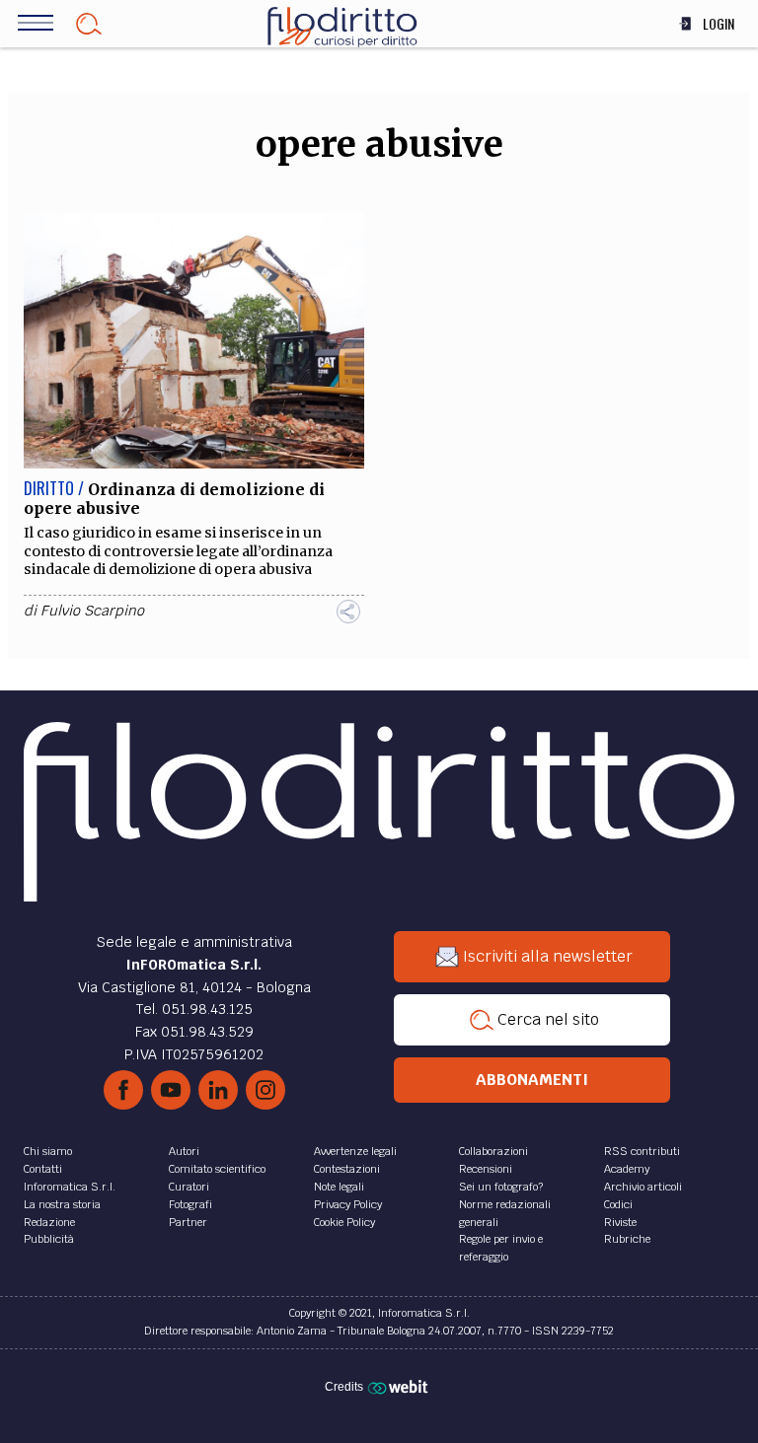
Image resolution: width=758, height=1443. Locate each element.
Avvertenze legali (355, 1151)
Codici (618, 1204)
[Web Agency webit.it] (400, 1387)
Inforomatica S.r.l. (69, 1186)
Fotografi (190, 1204)
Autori (184, 1151)
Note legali (339, 1186)
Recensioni (485, 1169)
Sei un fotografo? (501, 1186)
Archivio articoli (643, 1186)
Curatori (189, 1186)
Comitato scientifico (217, 1169)
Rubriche (627, 1239)
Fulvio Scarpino (92, 610)
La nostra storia (62, 1204)
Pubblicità (49, 1239)
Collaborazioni (493, 1151)
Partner (188, 1222)
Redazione (49, 1222)
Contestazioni (347, 1169)
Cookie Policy (344, 1222)
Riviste (620, 1222)
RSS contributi (642, 1151)
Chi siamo (48, 1151)
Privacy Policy (348, 1204)
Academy (626, 1169)
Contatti (43, 1169)
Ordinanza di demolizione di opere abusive (174, 498)
